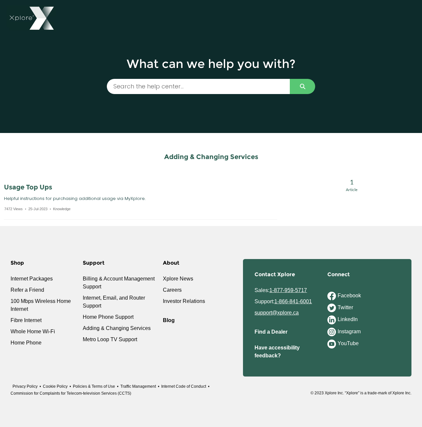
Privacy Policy (25, 386)
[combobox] (198, 86)
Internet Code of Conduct (183, 386)
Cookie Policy (55, 386)
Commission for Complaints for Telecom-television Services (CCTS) (71, 393)
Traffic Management (138, 386)
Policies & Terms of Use (94, 386)
